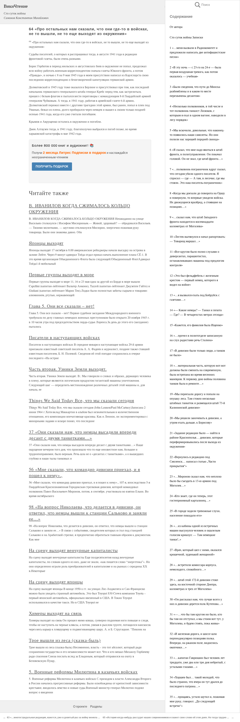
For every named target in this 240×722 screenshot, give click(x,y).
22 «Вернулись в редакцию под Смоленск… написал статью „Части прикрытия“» (193, 461)
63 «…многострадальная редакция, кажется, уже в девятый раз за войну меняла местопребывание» (63, 717)
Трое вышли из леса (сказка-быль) (65, 640)
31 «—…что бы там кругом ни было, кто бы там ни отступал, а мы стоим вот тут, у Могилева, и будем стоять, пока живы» (197, 618)
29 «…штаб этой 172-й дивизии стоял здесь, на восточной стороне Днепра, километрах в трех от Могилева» (194, 584)
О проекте (80, 706)
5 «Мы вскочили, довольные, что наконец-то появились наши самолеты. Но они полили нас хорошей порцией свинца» (197, 134)
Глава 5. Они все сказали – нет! (61, 306)
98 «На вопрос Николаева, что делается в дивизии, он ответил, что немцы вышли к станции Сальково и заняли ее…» (88, 513)
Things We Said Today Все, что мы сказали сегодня (81, 400)
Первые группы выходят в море (61, 274)
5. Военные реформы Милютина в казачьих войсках (83, 672)
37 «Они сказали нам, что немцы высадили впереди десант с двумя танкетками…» (82, 435)
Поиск (201, 4)
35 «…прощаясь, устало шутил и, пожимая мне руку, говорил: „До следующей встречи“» (197, 701)
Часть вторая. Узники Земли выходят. (68, 369)
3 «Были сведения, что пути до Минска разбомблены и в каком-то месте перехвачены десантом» (195, 91)
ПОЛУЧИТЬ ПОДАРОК (52, 166)
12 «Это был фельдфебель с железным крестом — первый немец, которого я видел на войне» (194, 280)
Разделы (96, 706)
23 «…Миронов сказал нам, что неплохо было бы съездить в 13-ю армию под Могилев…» (195, 480)
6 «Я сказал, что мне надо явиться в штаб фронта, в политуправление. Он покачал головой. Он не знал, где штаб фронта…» (196, 154)
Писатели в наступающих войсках (64, 337)
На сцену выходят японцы (56, 582)
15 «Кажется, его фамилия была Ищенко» (196, 325)
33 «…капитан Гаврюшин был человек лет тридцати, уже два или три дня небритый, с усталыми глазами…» (198, 662)
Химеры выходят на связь (55, 613)
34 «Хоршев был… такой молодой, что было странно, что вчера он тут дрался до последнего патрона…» (196, 681)
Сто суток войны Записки (186, 37)
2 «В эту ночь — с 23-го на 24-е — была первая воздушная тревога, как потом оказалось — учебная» (195, 71)
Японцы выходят (46, 243)
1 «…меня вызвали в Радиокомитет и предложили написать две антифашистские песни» (197, 52)
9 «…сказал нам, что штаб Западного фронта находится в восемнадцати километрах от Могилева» (193, 221)
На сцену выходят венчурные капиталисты (73, 550)
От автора (176, 27)
